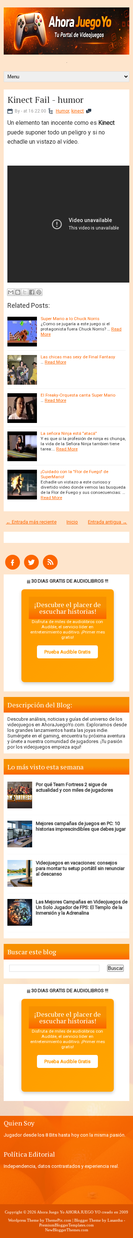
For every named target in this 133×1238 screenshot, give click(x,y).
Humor (62, 111)
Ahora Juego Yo (51, 1212)
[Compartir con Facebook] (31, 292)
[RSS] (50, 568)
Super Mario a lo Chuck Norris (70, 318)
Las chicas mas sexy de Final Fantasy (78, 356)
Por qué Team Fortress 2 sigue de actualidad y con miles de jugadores (74, 787)
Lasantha (115, 1220)
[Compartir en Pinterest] (38, 292)
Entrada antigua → (107, 522)
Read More (55, 362)
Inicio (72, 522)
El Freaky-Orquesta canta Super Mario (78, 395)
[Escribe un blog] (17, 292)
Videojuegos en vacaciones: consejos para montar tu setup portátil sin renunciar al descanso (80, 868)
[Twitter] (31, 568)
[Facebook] (12, 568)
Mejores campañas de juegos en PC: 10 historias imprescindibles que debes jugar (81, 826)
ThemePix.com (58, 1220)
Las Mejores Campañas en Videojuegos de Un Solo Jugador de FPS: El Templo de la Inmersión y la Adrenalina (81, 907)
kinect (77, 111)
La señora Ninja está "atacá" (69, 433)
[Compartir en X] (24, 292)
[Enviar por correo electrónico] (10, 292)
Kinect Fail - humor (45, 99)
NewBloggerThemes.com (66, 1230)
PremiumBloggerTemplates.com (66, 1225)
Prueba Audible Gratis (67, 652)
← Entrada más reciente (31, 522)
